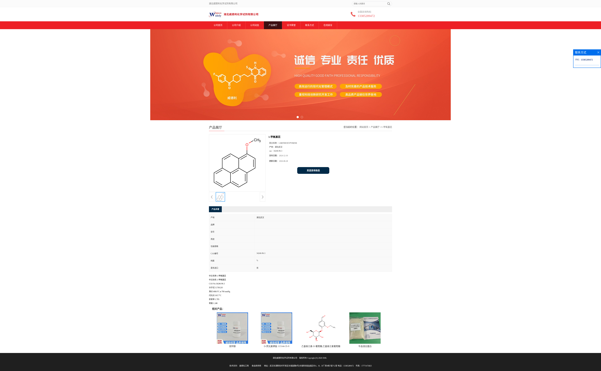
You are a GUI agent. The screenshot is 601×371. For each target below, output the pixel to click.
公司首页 (218, 25)
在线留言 (328, 25)
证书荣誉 (291, 25)
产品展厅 (273, 25)
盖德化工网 (244, 366)
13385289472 (366, 16)
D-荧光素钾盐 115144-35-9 (276, 346)
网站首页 (364, 127)
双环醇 (232, 346)
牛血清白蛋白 (365, 346)
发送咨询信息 (313, 170)
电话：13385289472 (346, 366)
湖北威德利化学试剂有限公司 (285, 358)
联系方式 (309, 25)
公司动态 (254, 25)
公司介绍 (236, 25)
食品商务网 (256, 366)
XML (325, 358)
